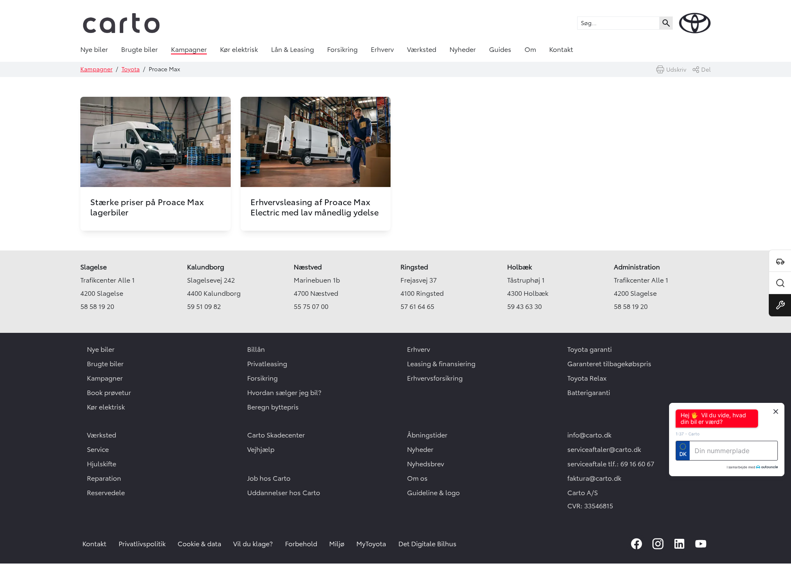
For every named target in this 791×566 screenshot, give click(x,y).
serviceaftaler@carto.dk (604, 449)
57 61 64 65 (417, 306)
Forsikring (342, 49)
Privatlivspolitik (142, 544)
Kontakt (561, 49)
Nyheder (462, 49)
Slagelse (93, 267)
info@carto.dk (589, 435)
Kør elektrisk (239, 49)
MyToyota (371, 544)
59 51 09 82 (204, 306)
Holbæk (519, 267)
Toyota (131, 69)
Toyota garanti (589, 349)
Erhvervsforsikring (435, 378)
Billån (256, 349)
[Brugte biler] (780, 283)
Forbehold (301, 544)
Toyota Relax (586, 378)
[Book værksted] (780, 305)
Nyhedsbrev (425, 464)
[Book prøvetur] (780, 261)
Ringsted (414, 267)
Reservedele (106, 493)
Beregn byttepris (273, 407)
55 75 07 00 (311, 306)
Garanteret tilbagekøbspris (609, 364)
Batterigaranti (588, 392)
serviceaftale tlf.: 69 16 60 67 (610, 464)
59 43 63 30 (524, 306)
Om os (417, 478)
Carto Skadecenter (276, 435)
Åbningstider (427, 435)
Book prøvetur (109, 392)
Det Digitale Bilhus (427, 544)
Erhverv (382, 49)
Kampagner (189, 49)
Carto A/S (582, 493)
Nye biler (94, 49)
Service (98, 449)
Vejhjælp (260, 449)
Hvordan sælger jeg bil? (284, 392)
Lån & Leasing (292, 49)
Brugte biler (139, 49)
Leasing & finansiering (441, 364)
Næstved (308, 267)
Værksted (421, 49)
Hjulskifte (101, 464)
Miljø (336, 544)
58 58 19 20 (97, 306)
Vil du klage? (253, 544)
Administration (637, 267)
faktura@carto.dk (594, 478)
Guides (500, 49)
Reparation (104, 478)
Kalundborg (205, 267)
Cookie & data (199, 544)
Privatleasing (267, 364)
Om (530, 49)
